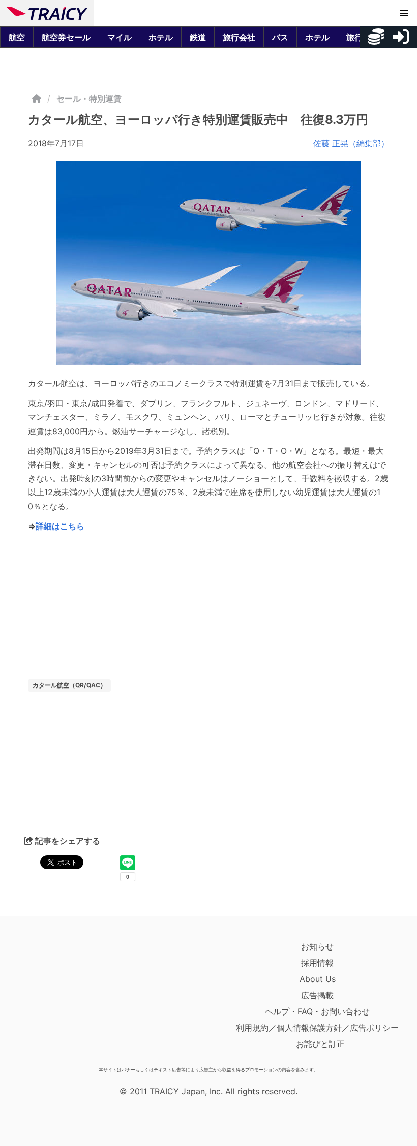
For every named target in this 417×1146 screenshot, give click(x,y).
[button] (404, 13)
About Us (318, 979)
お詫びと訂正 (320, 1044)
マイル (119, 37)
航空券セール (66, 37)
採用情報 (317, 963)
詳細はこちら (60, 526)
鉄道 (198, 37)
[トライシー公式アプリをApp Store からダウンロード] (65, 1000)
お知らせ (317, 946)
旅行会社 (239, 37)
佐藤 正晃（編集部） (351, 143)
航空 (17, 37)
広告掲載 (317, 995)
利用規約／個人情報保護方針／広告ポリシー (317, 1028)
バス (280, 37)
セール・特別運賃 (89, 98)
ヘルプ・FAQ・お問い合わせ (317, 1011)
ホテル (160, 37)
